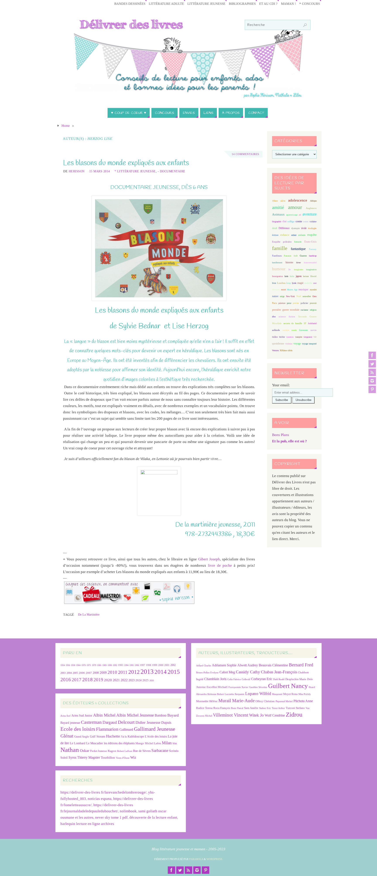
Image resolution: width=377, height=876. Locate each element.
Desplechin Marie (295, 679)
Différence (284, 228)
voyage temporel (309, 343)
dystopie (295, 228)
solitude (276, 330)
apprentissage (292, 215)
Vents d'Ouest (122, 757)
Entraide (298, 242)
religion (313, 310)
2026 (151, 680)
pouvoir (313, 303)
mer (315, 283)
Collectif (246, 679)
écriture (275, 235)
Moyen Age (292, 289)
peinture (281, 303)
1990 (110, 665)
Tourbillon (108, 757)
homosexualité (310, 262)
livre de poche (219, 565)
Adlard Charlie (203, 665)
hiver (298, 262)
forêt (296, 256)
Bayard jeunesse (70, 722)
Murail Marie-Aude (236, 700)
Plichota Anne (303, 701)
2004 (69, 672)
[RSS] (372, 372)
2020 (108, 680)
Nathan (69, 749)
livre (274, 283)
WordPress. (214, 859)
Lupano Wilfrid (258, 693)
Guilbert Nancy (288, 685)
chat (284, 221)
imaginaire (298, 269)
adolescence (297, 200)
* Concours (309, 3)
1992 (115, 665)
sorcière (286, 330)
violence (288, 343)
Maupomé (277, 694)
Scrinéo (173, 751)
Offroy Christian (265, 701)
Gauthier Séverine (258, 687)
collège (291, 221)
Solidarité (312, 323)
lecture (306, 276)
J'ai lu (124, 736)
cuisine (313, 221)
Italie (292, 276)
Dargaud (110, 722)
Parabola (196, 859)
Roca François (221, 708)
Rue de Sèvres (142, 751)
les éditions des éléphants (119, 743)
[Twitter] (372, 364)
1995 (131, 665)
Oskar (84, 750)
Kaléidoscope (136, 736)
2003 (63, 673)
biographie (276, 221)
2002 (173, 665)
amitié (278, 207)
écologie (312, 228)
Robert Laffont (124, 751)
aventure (309, 214)
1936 (68, 665)
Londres (281, 283)
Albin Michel (104, 715)
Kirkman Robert (215, 694)
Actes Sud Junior (81, 715)
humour (278, 269)
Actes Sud (65, 716)
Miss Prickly (304, 694)
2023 (132, 680)
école (304, 228)
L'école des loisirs (156, 736)
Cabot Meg (227, 672)
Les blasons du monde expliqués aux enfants (126, 163)
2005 (75, 672)
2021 (116, 680)
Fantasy (313, 249)
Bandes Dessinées (129, 3)
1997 (142, 665)
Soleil (64, 757)
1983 (104, 665)
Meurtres (276, 289)
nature (275, 296)
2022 (124, 680)
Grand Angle (81, 736)
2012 (134, 672)
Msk (175, 743)
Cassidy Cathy (248, 672)
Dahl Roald (278, 679)
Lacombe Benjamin (234, 694)
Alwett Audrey (247, 665)
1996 (137, 665)
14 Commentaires (245, 154)
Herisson (77, 171)
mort (283, 289)
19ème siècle (278, 201)
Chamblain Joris (215, 679)
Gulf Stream (97, 736)
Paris (274, 303)
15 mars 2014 (99, 171)
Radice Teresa (204, 708)
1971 (89, 665)
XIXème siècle (286, 350)
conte (299, 221)
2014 (160, 672)
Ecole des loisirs (77, 729)
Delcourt (126, 722)
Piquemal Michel (284, 701)
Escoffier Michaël (217, 687)
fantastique (298, 249)
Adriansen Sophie (224, 665)
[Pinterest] (372, 389)
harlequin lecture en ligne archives (87, 824)
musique (303, 289)
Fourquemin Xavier (238, 687)
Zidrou (294, 714)
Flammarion (107, 729)
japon (299, 276)
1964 (78, 665)
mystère (313, 289)
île (289, 269)
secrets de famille (292, 323)
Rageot (112, 751)
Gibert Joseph (209, 559)
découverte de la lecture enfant (153, 817)
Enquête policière (282, 242)
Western (275, 350)
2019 (98, 679)
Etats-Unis (310, 241)
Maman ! (288, 3)
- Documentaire (171, 171)
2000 (160, 665)
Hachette (113, 736)
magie (300, 282)
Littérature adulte (166, 3)
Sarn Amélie (251, 708)
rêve (274, 316)
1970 (83, 665)
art (300, 215)
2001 (167, 665)
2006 (82, 672)
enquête (312, 234)
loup (288, 283)
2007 (89, 672)
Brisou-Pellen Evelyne (207, 672)
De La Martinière (88, 614)
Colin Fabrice (234, 679)
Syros (72, 757)
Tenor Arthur (278, 708)
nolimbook (128, 811)
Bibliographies (242, 3)
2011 (122, 672)
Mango (139, 743)
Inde (286, 276)
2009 (103, 673)
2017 (76, 679)
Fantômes (277, 255)
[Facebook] (372, 355)
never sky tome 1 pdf (111, 817)
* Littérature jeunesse (135, 171)
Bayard (173, 715)
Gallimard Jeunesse (154, 729)
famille (279, 248)
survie (313, 330)
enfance (284, 234)
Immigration (277, 276)
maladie (308, 283)
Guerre (303, 255)
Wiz (133, 757)
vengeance (307, 337)
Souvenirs (303, 330)
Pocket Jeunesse (98, 751)
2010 (112, 672)
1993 (120, 665)
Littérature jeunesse (206, 3)
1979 (94, 665)
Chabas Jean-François (279, 672)
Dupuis (166, 722)
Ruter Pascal (237, 708)
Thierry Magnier (88, 757)
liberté (313, 276)
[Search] (305, 25)
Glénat (66, 736)
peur (289, 303)
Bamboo (160, 715)
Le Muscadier (94, 743)
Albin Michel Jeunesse (135, 715)
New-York (290, 296)
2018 (87, 679)
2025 (145, 680)
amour (295, 207)
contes (305, 221)
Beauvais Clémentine (273, 665)
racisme (304, 309)
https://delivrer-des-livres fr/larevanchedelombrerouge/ (103, 792)
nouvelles (307, 296)
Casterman (91, 722)
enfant (293, 235)
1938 (73, 665)
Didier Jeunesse (147, 722)
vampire (298, 337)
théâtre (275, 337)
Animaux (278, 214)
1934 (62, 665)
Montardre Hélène (207, 701)
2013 (147, 671)
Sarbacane (159, 750)
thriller (282, 337)
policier (304, 303)
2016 (65, 679)
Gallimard (126, 729)
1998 (148, 665)
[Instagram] (372, 381)
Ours (314, 296)
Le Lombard (77, 743)
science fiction (287, 316)
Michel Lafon (153, 743)
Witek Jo (256, 715)
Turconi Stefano (295, 708)
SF (305, 323)
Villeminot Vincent (230, 714)
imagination (311, 269)
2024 (138, 680)
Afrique (313, 201)
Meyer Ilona (290, 694)
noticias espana (99, 799)
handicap (313, 256)
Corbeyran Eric (261, 679)
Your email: (281, 385)
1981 (99, 665)
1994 (126, 665)
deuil (274, 228)
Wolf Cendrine (275, 715)
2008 (96, 672)
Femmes (287, 256)
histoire (289, 262)
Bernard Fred (301, 664)
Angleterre (311, 208)
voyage (297, 343)
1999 (154, 665)
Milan (167, 743)
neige (282, 296)
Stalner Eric (265, 708)
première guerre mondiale (285, 309)
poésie (296, 303)
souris (294, 330)
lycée (294, 283)
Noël (298, 296)
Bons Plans (280, 435)
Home (66, 125)
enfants (301, 235)
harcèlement (277, 262)
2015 (174, 671)
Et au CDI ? (268, 3)
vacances (290, 337)
